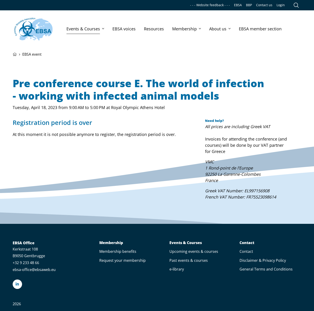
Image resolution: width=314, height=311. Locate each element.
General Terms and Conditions (266, 269)
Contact (247, 242)
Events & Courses (83, 29)
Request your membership (122, 260)
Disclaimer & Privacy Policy (263, 260)
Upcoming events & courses (193, 251)
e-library (176, 269)
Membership (184, 29)
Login (281, 5)
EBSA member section (260, 29)
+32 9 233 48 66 (26, 262)
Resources (154, 29)
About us (217, 29)
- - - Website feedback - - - (210, 5)
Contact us (264, 5)
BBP (249, 5)
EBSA (238, 5)
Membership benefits (117, 251)
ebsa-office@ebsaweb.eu (34, 269)
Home (15, 54)
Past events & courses (188, 260)
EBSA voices (124, 29)
